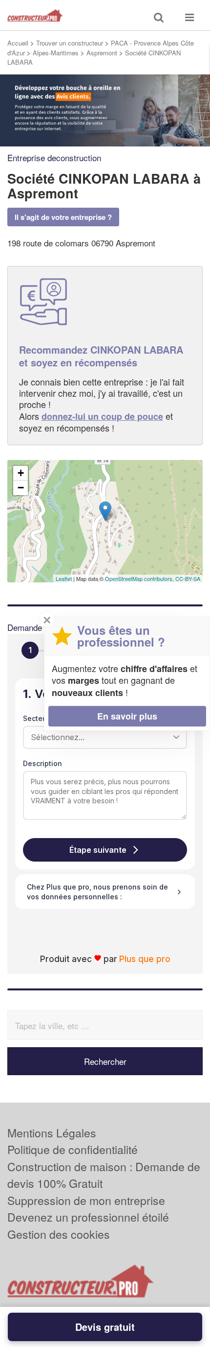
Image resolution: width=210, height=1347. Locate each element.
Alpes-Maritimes (56, 52)
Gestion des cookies (58, 1234)
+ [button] (21, 473)
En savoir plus (127, 716)
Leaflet (64, 578)
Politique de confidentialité (72, 1149)
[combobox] (101, 737)
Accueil (17, 43)
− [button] (21, 487)
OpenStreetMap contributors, (140, 578)
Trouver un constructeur (69, 43)
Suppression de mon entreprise (86, 1200)
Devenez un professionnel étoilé (88, 1217)
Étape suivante (97, 850)
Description (42, 763)
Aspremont (101, 52)
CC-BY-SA (187, 578)
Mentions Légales (51, 1133)
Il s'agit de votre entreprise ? (63, 217)
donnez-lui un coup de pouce (102, 416)
